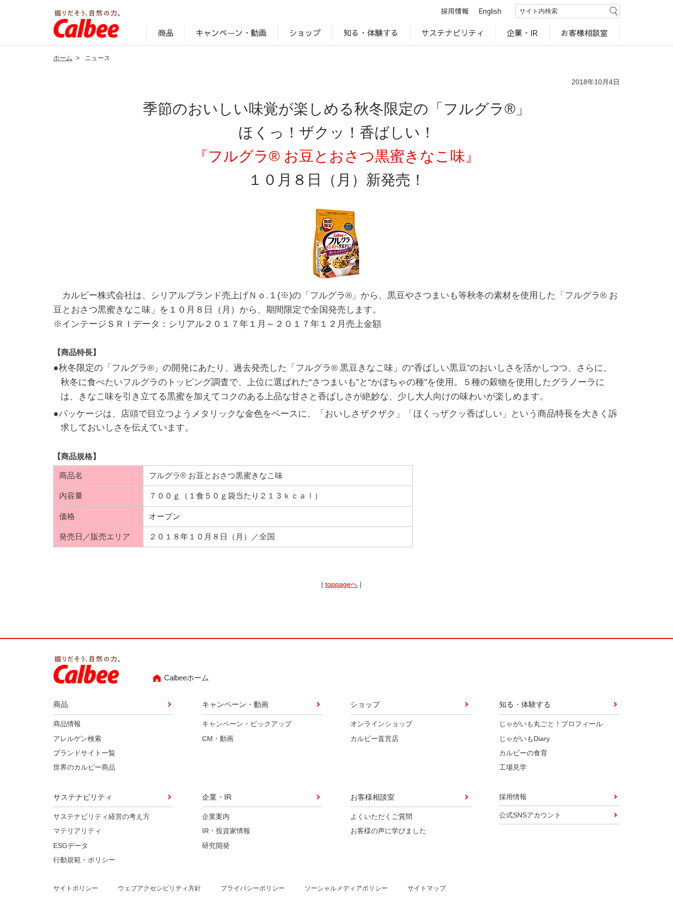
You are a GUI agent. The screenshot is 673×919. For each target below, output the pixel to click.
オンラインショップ (381, 724)
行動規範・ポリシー (84, 860)
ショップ (305, 32)
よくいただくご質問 (381, 816)
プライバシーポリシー (253, 888)
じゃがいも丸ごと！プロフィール (551, 724)
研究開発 (216, 845)
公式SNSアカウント (530, 815)
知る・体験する (371, 32)
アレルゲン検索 (77, 738)
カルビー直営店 (374, 738)
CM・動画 (218, 738)
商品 (165, 32)
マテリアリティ (77, 831)
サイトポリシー (75, 888)
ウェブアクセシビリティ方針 (159, 888)
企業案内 (216, 816)
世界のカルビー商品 (84, 767)
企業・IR (522, 32)
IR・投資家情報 (226, 831)
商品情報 (67, 724)
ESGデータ (70, 845)
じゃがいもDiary (524, 738)
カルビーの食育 (523, 753)
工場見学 (513, 767)
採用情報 (455, 11)
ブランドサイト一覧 (84, 753)
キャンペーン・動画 (231, 32)
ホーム (62, 58)
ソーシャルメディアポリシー (346, 888)
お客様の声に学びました (388, 831)
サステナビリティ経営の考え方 (101, 816)
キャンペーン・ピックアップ (247, 724)
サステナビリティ (452, 32)
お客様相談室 (584, 32)
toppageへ (341, 584)
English (490, 11)
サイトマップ (426, 888)
